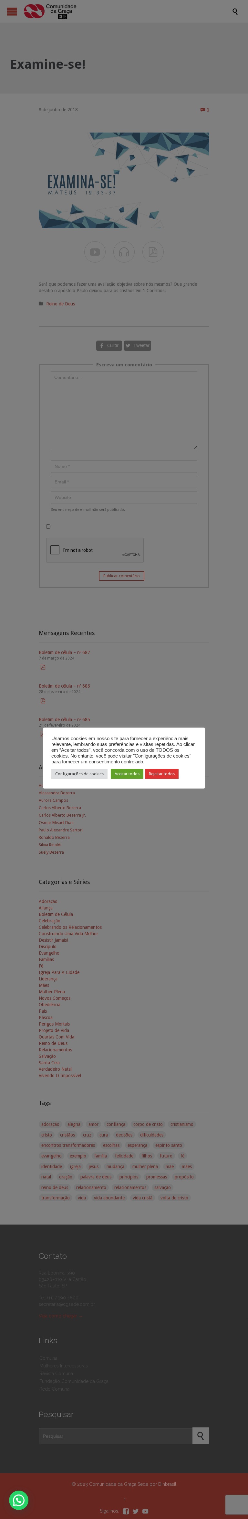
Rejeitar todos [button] (162, 773)
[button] (18, 1500)
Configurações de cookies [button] (79, 773)
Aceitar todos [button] (127, 773)
